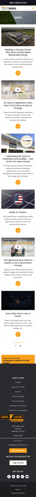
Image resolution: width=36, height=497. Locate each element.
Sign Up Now (18, 463)
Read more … (18, 73)
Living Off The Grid (18, 387)
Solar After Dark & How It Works (18, 315)
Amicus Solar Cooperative (18, 410)
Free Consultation (18, 3)
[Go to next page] (20, 346)
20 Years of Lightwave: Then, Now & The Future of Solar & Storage (18, 105)
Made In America (18, 212)
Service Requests (18, 401)
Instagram (18, 476)
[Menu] (33, 8)
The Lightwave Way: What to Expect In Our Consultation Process (18, 263)
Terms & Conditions (18, 493)
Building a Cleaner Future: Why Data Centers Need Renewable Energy (18, 52)
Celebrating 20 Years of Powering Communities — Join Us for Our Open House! (18, 159)
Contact (18, 382)
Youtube (27, 476)
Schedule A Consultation (18, 406)
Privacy (18, 489)
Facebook (9, 476)
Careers (18, 392)
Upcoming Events (18, 396)
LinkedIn (13, 476)
